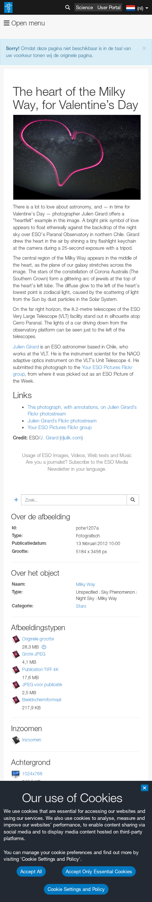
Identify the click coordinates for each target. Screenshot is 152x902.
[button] (44, 647)
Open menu (27, 23)
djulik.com (71, 438)
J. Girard (49, 438)
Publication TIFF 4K (40, 669)
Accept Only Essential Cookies (99, 871)
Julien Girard (26, 347)
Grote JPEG (33, 654)
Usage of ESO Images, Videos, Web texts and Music (77, 455)
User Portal (109, 7)
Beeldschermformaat (42, 699)
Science (84, 7)
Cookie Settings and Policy (76, 889)
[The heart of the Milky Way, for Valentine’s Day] (77, 157)
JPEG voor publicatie (42, 684)
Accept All (31, 871)
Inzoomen (31, 740)
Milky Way (85, 584)
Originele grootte (38, 639)
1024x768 (32, 773)
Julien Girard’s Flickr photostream (62, 421)
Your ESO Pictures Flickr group (59, 427)
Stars (81, 606)
